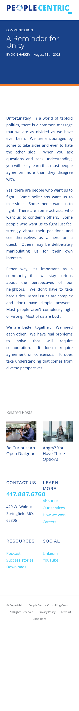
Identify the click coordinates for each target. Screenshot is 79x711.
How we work (55, 514)
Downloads (16, 566)
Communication (19, 30)
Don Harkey (20, 54)
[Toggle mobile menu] (70, 13)
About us (51, 500)
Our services (54, 507)
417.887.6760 (26, 494)
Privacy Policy (47, 612)
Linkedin (50, 553)
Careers (49, 521)
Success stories (19, 560)
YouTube (50, 560)
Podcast (13, 553)
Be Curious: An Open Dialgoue (20, 450)
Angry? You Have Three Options (54, 453)
